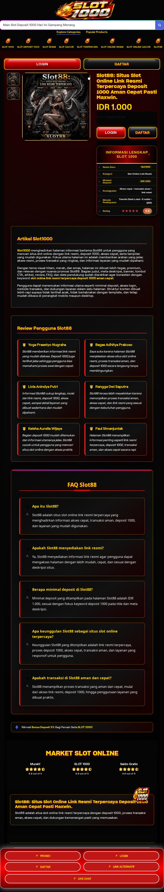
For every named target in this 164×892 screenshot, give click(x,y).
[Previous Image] (25, 107)
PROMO (45, 854)
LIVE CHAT (84, 880)
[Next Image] (87, 107)
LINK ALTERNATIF (124, 867)
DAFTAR (122, 64)
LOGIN (42, 64)
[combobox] (77, 25)
